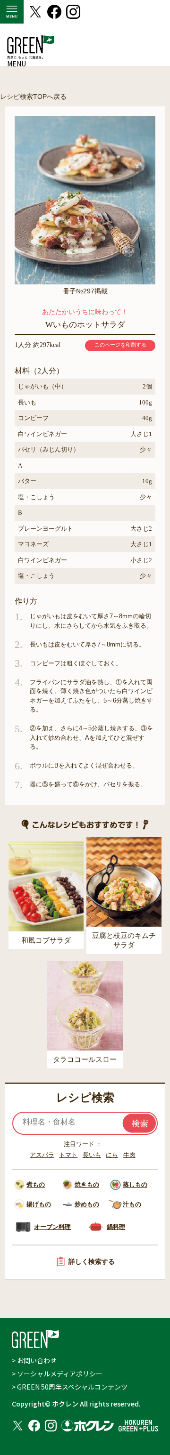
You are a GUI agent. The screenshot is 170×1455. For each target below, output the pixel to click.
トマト (68, 1154)
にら (112, 1154)
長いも (92, 1154)
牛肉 (129, 1154)
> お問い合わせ (34, 1360)
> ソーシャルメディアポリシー (57, 1373)
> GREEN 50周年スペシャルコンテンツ (70, 1386)
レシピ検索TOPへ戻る (33, 96)
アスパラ (42, 1154)
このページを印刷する (120, 345)
